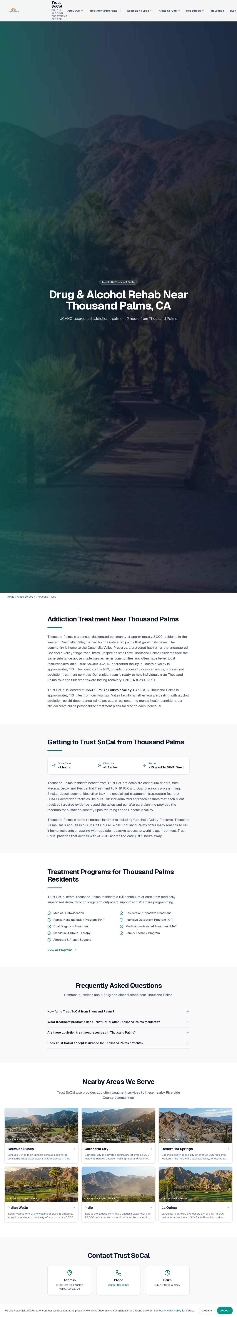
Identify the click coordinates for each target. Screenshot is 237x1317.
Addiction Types (138, 10)
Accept (225, 1310)
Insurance (217, 10)
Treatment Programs (103, 10)
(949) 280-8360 (118, 1285)
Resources (193, 10)
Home (10, 596)
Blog (233, 10)
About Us (73, 10)
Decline (207, 1310)
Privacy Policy (172, 1310)
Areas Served (168, 10)
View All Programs (60, 950)
